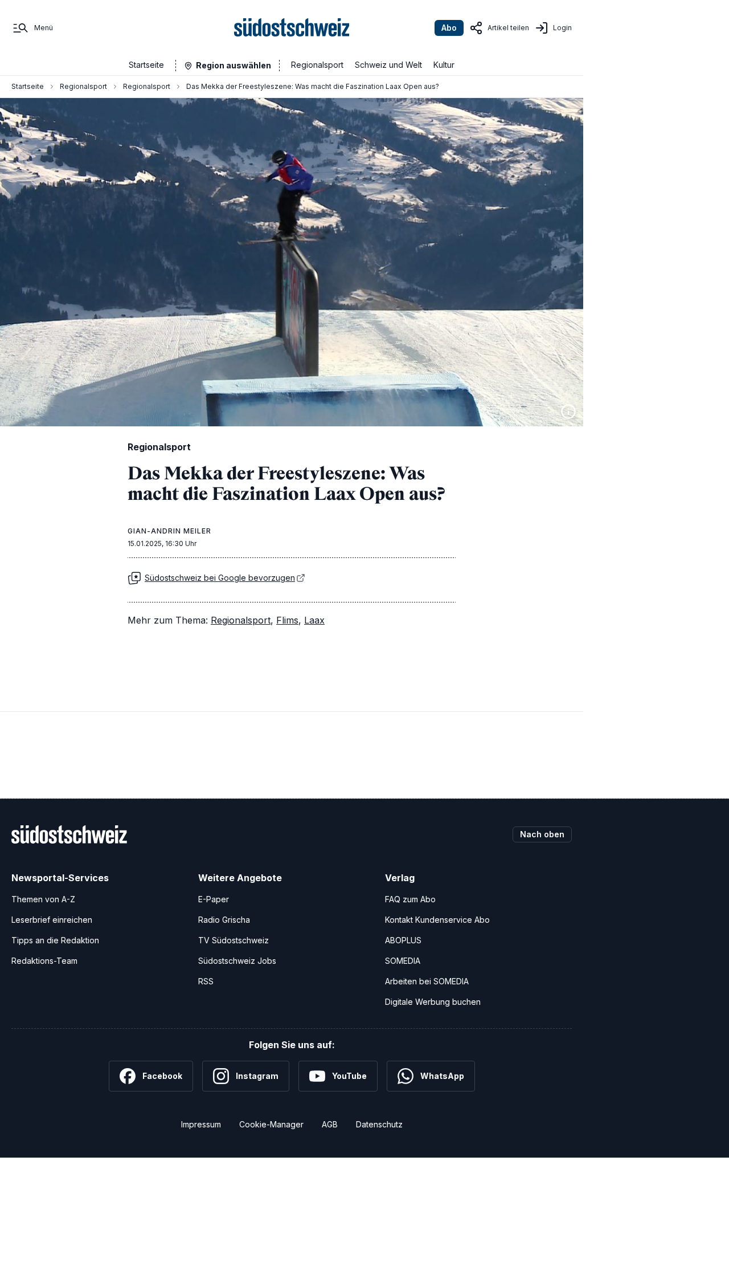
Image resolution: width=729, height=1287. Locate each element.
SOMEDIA (402, 961)
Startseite (146, 65)
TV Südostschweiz (233, 940)
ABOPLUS (403, 940)
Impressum (201, 1124)
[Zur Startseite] (292, 27)
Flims (287, 620)
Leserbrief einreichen (51, 919)
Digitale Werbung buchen (433, 1002)
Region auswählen (233, 65)
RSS (206, 981)
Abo (449, 27)
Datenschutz (379, 1124)
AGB (330, 1124)
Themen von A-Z (43, 899)
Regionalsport (317, 65)
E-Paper (213, 899)
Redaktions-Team (44, 961)
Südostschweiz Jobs (237, 961)
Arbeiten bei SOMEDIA (427, 981)
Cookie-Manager (271, 1124)
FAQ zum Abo (410, 899)
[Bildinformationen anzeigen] (568, 412)
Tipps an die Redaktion (55, 940)
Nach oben (542, 834)
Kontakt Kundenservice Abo (437, 919)
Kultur (443, 65)
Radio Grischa (224, 919)
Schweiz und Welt (388, 65)
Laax (314, 620)
